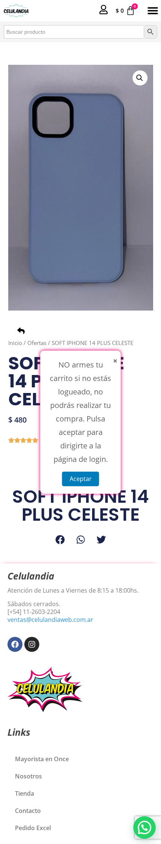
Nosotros (28, 776)
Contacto (28, 811)
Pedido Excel (33, 828)
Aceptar (81, 478)
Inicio (15, 343)
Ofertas (36, 343)
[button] (152, 10)
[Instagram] (31, 644)
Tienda (24, 793)
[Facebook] (14, 644)
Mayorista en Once (42, 759)
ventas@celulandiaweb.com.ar (50, 619)
